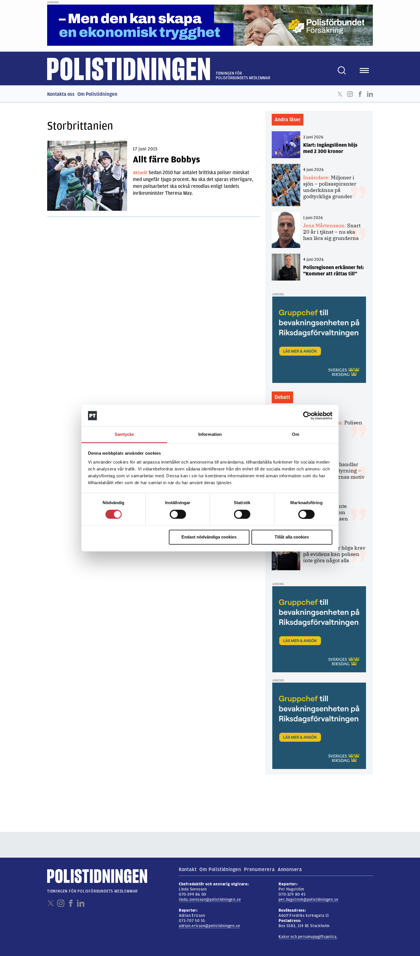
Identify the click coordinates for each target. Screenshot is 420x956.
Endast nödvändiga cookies (209, 537)
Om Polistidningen (97, 94)
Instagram (350, 94)
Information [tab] (210, 434)
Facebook (360, 94)
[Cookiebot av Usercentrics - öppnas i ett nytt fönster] (307, 415)
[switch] (178, 514)
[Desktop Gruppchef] (319, 339)
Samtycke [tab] (124, 434)
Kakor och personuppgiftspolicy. (308, 937)
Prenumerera (259, 869)
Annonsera (290, 869)
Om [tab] (295, 434)
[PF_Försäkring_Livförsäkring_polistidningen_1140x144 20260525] (210, 24)
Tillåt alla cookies (292, 537)
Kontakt (188, 869)
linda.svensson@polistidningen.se (210, 899)
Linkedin (370, 94)
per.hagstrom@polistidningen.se (308, 899)
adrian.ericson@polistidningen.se (209, 926)
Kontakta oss (61, 94)
